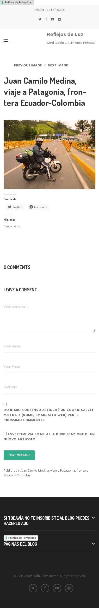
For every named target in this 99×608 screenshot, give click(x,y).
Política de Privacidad (18, 2)
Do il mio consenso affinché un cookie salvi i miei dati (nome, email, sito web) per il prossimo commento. (48, 415)
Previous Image (28, 65)
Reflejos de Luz (65, 35)
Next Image (58, 65)
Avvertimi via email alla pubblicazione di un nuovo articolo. (49, 437)
